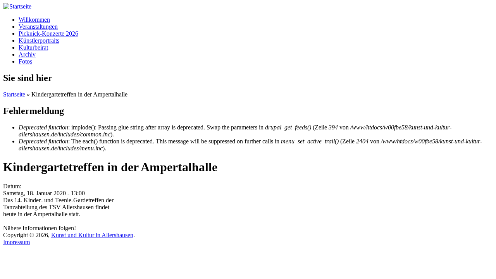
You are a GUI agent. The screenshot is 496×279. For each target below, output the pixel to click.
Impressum (16, 242)
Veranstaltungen (38, 26)
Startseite (14, 94)
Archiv (27, 54)
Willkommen (34, 19)
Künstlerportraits (39, 40)
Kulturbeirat (33, 47)
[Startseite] (17, 6)
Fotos (25, 61)
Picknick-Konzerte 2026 (48, 33)
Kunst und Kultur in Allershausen (92, 235)
